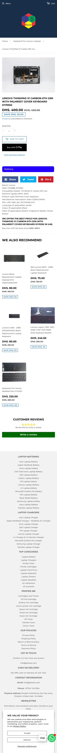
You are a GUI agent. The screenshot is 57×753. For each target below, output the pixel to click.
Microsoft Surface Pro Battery (28, 491)
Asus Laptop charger (28, 524)
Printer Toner (28, 563)
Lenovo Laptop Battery (28, 485)
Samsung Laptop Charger (28, 544)
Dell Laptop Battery (28, 475)
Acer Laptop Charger (28, 517)
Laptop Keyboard (28, 573)
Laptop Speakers (28, 580)
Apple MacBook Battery (28, 465)
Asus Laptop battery (28, 468)
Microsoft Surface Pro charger (28, 540)
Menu (8, 3)
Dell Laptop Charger (28, 527)
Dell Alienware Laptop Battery (28, 471)
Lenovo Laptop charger (28, 534)
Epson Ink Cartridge (28, 609)
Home (5, 41)
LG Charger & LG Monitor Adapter (28, 537)
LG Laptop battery (28, 488)
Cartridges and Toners (28, 596)
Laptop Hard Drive (28, 570)
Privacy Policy (28, 635)
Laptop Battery (28, 557)
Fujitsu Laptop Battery (28, 478)
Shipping (6, 119)
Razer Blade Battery (28, 498)
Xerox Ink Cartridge (28, 616)
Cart (53, 3)
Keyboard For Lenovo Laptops (27, 41)
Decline (27, 740)
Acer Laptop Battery (28, 462)
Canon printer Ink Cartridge (28, 606)
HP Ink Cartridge (28, 599)
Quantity (6, 126)
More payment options (14, 155)
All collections (28, 583)
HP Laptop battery (28, 481)
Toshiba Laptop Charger (28, 547)
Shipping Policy (28, 638)
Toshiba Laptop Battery (28, 508)
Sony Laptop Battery (28, 504)
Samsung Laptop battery (28, 501)
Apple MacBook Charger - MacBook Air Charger (28, 521)
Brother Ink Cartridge (28, 602)
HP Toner (28, 619)
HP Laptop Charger (28, 531)
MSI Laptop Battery (28, 495)
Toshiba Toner (28, 622)
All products (28, 586)
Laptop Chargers (28, 560)
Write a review (28, 434)
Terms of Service (28, 645)
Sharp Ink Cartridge (28, 612)
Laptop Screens (28, 576)
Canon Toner (28, 626)
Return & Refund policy (28, 642)
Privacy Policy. (19, 726)
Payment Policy (28, 648)
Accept (27, 733)
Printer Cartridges (28, 567)
